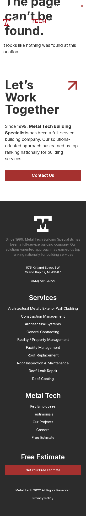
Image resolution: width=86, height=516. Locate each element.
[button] (15, 6)
